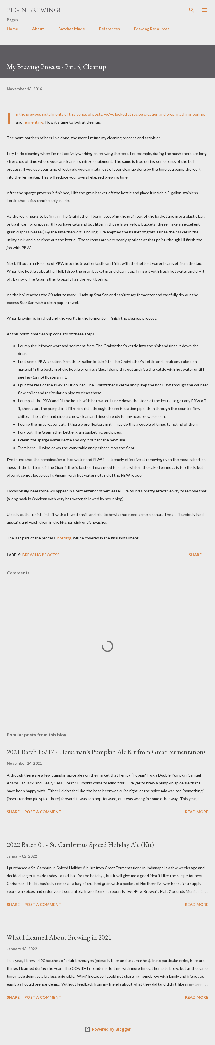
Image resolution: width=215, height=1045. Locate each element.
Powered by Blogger (111, 1029)
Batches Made (71, 28)
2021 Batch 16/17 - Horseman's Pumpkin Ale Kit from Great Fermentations (106, 751)
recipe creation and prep (153, 114)
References (109, 28)
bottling (64, 538)
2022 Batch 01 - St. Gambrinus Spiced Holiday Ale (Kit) (80, 844)
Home (12, 28)
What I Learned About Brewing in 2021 (59, 937)
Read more (196, 811)
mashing (183, 114)
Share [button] (195, 554)
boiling (198, 114)
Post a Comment (42, 811)
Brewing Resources (151, 28)
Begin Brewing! (33, 10)
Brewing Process (41, 554)
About (38, 28)
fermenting (33, 122)
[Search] (191, 10)
